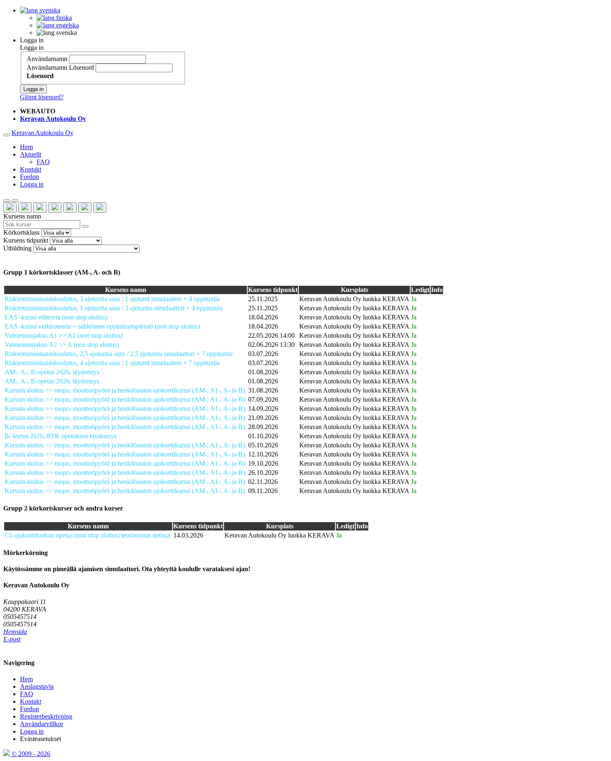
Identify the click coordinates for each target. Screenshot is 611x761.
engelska (66, 25)
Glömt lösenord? (42, 97)
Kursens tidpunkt (25, 240)
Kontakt (30, 169)
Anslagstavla (37, 686)
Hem (26, 146)
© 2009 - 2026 (30, 753)
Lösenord (81, 67)
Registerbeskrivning (46, 716)
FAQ (43, 161)
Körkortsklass (21, 232)
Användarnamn (47, 58)
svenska (49, 10)
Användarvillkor (41, 723)
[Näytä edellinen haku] (15, 200)
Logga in (32, 40)
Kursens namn (22, 216)
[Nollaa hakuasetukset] (6, 200)
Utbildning (17, 248)
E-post (11, 639)
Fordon (29, 176)
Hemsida (15, 631)
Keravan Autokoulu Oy (43, 132)
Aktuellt (30, 154)
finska (63, 17)
